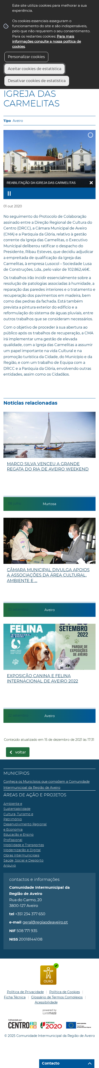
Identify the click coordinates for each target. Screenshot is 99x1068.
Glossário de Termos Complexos (57, 997)
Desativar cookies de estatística (37, 81)
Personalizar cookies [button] (26, 57)
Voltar (20, 752)
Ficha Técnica (15, 997)
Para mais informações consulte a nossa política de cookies (46, 41)
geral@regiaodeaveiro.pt (45, 922)
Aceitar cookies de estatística (34, 69)
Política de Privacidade (25, 992)
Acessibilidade (46, 1002)
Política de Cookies (64, 992)
